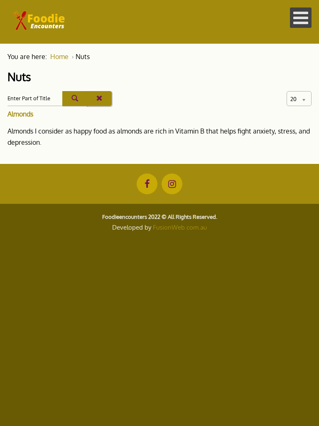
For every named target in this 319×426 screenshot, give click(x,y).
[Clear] (99, 98)
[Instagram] (172, 183)
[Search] (74, 98)
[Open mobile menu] (301, 17)
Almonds (20, 114)
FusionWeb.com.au (180, 227)
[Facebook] (147, 183)
